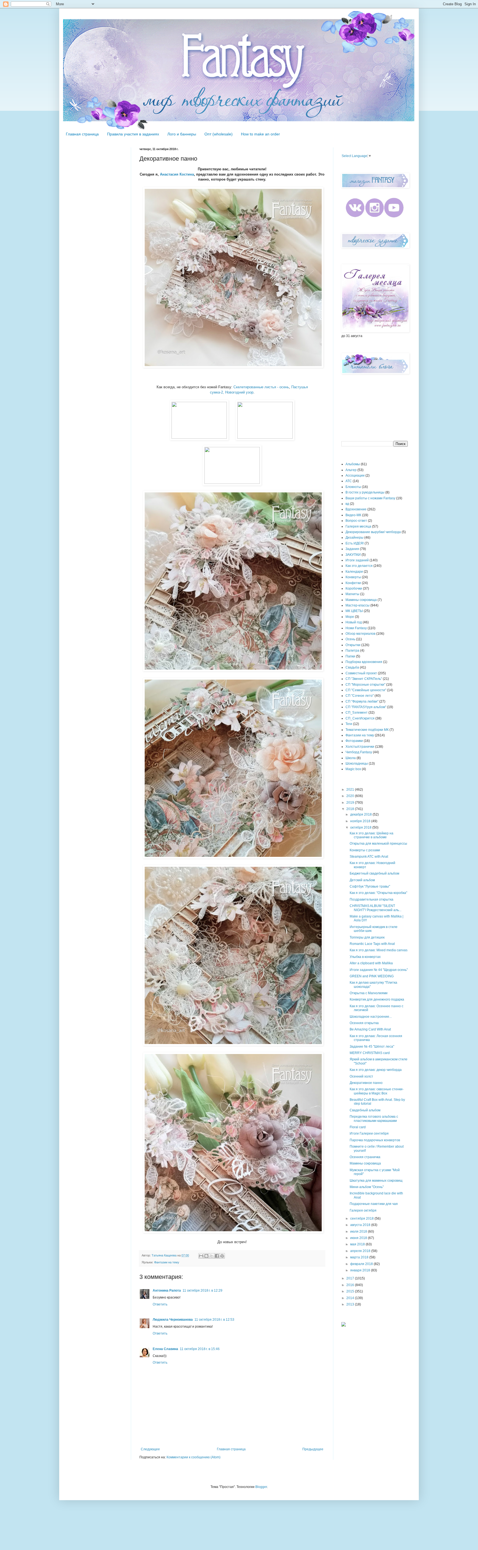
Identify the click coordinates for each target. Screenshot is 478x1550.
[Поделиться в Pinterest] (222, 1256)
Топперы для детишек (367, 937)
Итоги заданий (357, 560)
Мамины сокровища (361, 600)
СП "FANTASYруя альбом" (365, 707)
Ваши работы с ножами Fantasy (370, 498)
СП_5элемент (356, 712)
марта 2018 (359, 1257)
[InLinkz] (343, 1324)
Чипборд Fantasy (358, 752)
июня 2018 (359, 1238)
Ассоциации (355, 475)
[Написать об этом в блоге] (206, 1256)
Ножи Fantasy (356, 628)
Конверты (353, 577)
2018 (350, 809)
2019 (350, 802)
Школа (350, 758)
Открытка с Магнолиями (369, 993)
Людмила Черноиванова (173, 1320)
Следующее (150, 1449)
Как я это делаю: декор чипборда (376, 1070)
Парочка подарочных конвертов (375, 1140)
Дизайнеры (354, 537)
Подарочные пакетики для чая (374, 1204)
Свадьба (352, 667)
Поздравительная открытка (371, 899)
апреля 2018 (360, 1251)
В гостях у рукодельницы (365, 492)
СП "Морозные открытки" (365, 685)
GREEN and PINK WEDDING (372, 976)
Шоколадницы (356, 763)
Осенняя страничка (365, 1157)
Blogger (261, 1487)
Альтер (351, 470)
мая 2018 (358, 1244)
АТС (348, 481)
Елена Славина (165, 1349)
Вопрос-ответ (356, 521)
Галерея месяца (358, 526)
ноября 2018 (360, 821)
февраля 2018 (362, 1264)
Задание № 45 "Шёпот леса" (372, 1046)
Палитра (352, 650)
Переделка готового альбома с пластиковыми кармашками (374, 1118)
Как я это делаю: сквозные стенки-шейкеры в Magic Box (377, 1091)
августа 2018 (360, 1225)
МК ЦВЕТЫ (354, 611)
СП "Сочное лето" (359, 696)
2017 (350, 1278)
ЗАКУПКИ (353, 555)
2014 (350, 1298)
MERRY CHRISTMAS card (370, 1053)
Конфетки (353, 583)
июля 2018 (359, 1231)
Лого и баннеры (181, 134)
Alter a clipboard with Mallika (371, 963)
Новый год (353, 622)
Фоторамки (354, 741)
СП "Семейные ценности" (365, 690)
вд (347, 504)
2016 (350, 1285)
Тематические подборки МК (367, 730)
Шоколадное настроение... (371, 1017)
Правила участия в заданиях (133, 134)
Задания (352, 549)
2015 (350, 1291)
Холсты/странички (359, 747)
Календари (354, 572)
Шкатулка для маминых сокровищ (376, 1181)
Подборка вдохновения (363, 662)
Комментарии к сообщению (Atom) (193, 1457)
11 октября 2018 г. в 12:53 (214, 1320)
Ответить (160, 1304)
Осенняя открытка (364, 1023)
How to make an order (260, 134)
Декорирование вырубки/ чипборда (373, 532)
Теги (348, 724)
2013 (350, 1304)
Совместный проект (361, 673)
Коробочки (353, 588)
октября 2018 (361, 827)
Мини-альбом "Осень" (367, 1187)
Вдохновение (356, 509)
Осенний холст (361, 1076)
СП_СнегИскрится (360, 718)
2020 (350, 796)
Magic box (353, 769)
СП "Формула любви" (361, 701)
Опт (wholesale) (218, 134)
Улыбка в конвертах (365, 957)
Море (349, 617)
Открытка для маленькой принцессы (378, 843)
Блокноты (353, 487)
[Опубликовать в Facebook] (217, 1256)
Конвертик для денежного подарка (377, 999)
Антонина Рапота (167, 1290)
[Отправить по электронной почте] (201, 1256)
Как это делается (359, 566)
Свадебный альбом (365, 1110)
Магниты (352, 594)
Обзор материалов (360, 634)
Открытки (352, 645)
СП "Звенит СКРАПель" (363, 679)
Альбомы (352, 464)
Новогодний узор (238, 392)
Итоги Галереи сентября (369, 1133)
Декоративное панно (366, 1083)
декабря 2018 (361, 814)
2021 (350, 789)
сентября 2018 (362, 1218)
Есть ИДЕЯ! (354, 543)
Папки (350, 656)
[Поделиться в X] (211, 1256)
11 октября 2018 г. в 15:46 (200, 1349)
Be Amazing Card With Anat (370, 1029)
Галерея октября (363, 1210)
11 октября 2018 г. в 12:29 (202, 1290)
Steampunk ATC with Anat (369, 856)
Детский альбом (362, 880)
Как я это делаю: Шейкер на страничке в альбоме (371, 835)
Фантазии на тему (166, 1262)
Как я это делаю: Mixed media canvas (378, 950)
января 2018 (360, 1270)
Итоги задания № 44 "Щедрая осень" (379, 970)
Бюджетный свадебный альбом (374, 873)
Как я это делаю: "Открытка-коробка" (378, 893)
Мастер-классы (357, 605)
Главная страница (82, 134)
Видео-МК (353, 515)
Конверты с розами (365, 850)
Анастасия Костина (177, 174)
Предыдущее (312, 1449)
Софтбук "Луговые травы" (370, 886)
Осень (350, 639)
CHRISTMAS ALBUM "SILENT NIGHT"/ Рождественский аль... (375, 908)
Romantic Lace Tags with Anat (372, 944)
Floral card (358, 1127)
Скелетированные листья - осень (261, 387)
